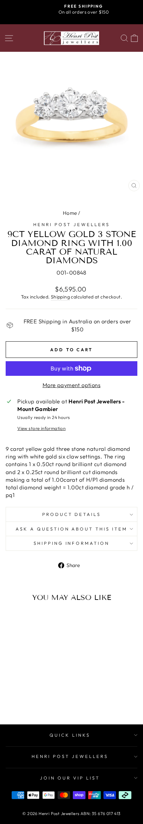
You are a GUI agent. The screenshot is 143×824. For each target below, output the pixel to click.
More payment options (71, 384)
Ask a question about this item (71, 529)
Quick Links (70, 735)
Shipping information (72, 543)
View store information (41, 428)
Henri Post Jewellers (71, 224)
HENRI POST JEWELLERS (70, 756)
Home (70, 213)
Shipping (60, 297)
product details (71, 514)
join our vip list (70, 778)
